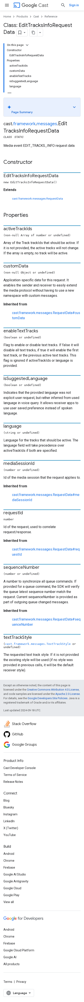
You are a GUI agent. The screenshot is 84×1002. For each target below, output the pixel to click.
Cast (43, 5)
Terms (7, 981)
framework (24, 124)
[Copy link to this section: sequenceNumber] (43, 567)
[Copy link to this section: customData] (32, 266)
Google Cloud (12, 888)
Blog (6, 800)
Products (22, 16)
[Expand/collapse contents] (27, 45)
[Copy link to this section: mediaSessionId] (38, 463)
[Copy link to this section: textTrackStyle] (36, 637)
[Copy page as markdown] (33, 32)
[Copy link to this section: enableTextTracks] (42, 331)
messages (47, 124)
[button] (42, 107)
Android (8, 853)
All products (11, 964)
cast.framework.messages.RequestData (37, 198)
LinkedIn (9, 821)
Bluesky (8, 807)
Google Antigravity (15, 881)
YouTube (9, 835)
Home (7, 16)
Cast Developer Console (19, 768)
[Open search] (63, 5)
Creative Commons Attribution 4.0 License (53, 689)
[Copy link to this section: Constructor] (37, 162)
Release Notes (13, 781)
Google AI (9, 957)
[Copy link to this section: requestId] (27, 513)
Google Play (11, 895)
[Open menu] (7, 5)
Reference (51, 16)
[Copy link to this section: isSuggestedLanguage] (52, 378)
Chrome (8, 860)
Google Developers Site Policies (47, 698)
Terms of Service (15, 775)
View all (8, 902)
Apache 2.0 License (67, 694)
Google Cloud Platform (18, 950)
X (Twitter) (10, 828)
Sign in (74, 5)
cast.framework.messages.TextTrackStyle (38, 644)
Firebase (9, 867)
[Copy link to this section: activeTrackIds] (36, 229)
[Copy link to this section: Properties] (32, 215)
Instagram (10, 814)
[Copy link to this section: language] (26, 426)
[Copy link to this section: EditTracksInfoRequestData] (62, 176)
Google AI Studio (14, 874)
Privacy (21, 981)
